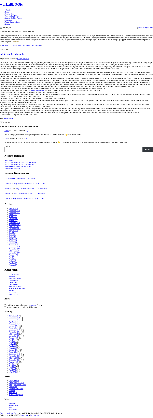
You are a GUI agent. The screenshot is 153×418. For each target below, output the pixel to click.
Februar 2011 (13, 219)
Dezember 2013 (14, 213)
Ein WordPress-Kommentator (14, 178)
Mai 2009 (12, 261)
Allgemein (12, 276)
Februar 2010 (13, 243)
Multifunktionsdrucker (36, 90)
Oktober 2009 (14, 251)
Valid (14, 405)
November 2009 (14, 249)
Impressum (8, 20)
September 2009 (14, 253)
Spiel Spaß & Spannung (17, 288)
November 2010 (14, 225)
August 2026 (13, 209)
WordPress (13, 409)
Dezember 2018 (14, 211)
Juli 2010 (12, 233)
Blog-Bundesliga (15, 278)
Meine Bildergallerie (16, 395)
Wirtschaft (12, 292)
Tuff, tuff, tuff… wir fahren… (11, 45)
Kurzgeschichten (23, 59)
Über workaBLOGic (11, 16)
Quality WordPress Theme (9, 413)
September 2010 (14, 229)
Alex (6, 138)
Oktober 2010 (14, 227)
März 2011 (13, 217)
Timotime (7, 184)
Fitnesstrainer (9, 118)
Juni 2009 (12, 259)
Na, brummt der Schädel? (32, 45)
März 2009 (13, 265)
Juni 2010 (12, 235)
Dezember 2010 (14, 223)
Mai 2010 (12, 237)
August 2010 (13, 231)
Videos (11, 290)
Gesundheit (13, 282)
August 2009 (13, 255)
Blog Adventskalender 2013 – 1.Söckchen (19, 164)
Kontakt (7, 24)
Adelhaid (7, 193)
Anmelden (12, 403)
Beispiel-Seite (9, 14)
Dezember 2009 (14, 247)
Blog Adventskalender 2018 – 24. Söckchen (20, 162)
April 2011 (13, 215)
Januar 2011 (13, 221)
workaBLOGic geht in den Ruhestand (17, 166)
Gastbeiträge (13, 280)
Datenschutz (34, 415)
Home (6, 12)
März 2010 (13, 241)
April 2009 (13, 263)
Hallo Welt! (8, 160)
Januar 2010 (13, 245)
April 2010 (13, 239)
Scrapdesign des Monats (13, 168)
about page (33, 305)
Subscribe (7, 10)
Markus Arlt (8, 189)
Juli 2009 (12, 257)
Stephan (7, 198)
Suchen (7, 146)
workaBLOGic (11, 4)
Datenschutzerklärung (12, 22)
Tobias (6, 131)
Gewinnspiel (13, 284)
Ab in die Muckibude (12, 54)
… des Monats (14, 274)
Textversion (13, 393)
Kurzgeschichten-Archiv (13, 18)
